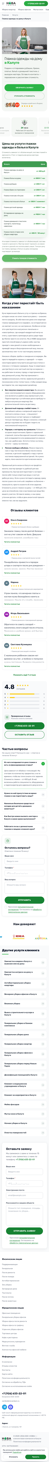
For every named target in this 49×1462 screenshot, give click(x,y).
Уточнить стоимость (24, 96)
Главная (5, 15)
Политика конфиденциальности (16, 1378)
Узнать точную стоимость (24, 258)
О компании (7, 1362)
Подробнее (17, 1452)
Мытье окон (38, 10)
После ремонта (8, 1272)
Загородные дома (9, 1289)
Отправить (24, 900)
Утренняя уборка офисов (12, 1329)
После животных (9, 1301)
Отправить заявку (24, 1231)
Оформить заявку (24, 88)
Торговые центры (9, 1333)
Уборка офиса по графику (13, 1325)
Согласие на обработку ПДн (14, 1382)
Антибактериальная (10, 1281)
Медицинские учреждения (13, 1342)
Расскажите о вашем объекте (20, 1203)
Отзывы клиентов (9, 1366)
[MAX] (10, 1407)
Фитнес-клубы (8, 1346)
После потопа (8, 1297)
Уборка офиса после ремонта (14, 1321)
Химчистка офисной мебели (14, 1350)
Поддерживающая (10, 1264)
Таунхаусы (6, 1293)
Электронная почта (15, 1190)
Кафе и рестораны (10, 1337)
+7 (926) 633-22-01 (24, 726)
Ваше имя (9, 856)
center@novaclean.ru (10, 1401)
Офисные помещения (11, 1313)
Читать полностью (12, 542)
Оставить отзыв (24, 734)
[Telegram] (4, 1407)
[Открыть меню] (3, 3)
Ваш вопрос (10, 879)
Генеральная (7, 1268)
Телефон (9, 868)
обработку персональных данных (24, 1243)
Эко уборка (7, 1285)
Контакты (6, 1370)
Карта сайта (7, 1374)
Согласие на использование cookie (17, 1386)
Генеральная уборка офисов (14, 1317)
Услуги (15, 15)
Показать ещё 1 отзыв (24, 675)
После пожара (8, 1277)
